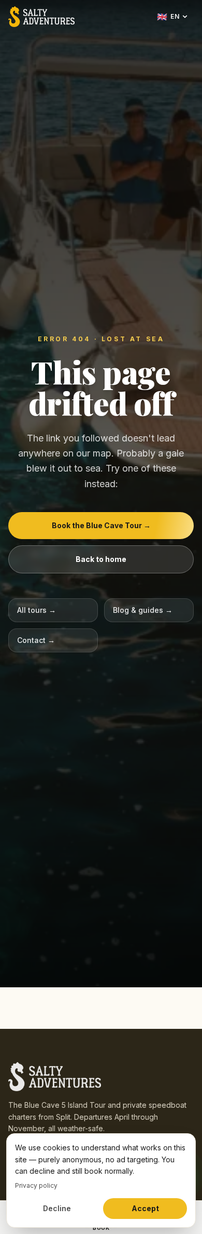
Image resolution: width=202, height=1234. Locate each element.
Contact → (36, 640)
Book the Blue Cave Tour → (101, 525)
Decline (57, 1208)
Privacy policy (36, 1185)
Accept (145, 1208)
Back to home (101, 559)
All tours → (36, 610)
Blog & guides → (142, 610)
